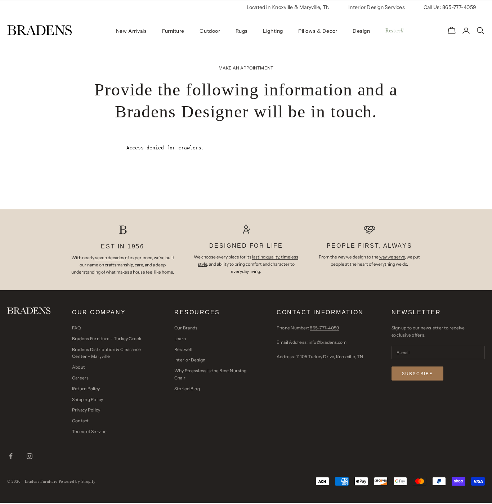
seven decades (109, 257)
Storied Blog (187, 388)
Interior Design (190, 360)
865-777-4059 (324, 327)
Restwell (183, 349)
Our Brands (185, 327)
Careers (80, 378)
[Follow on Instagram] (29, 456)
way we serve (392, 257)
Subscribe (417, 373)
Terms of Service (89, 431)
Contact (80, 420)
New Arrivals (131, 31)
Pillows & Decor (317, 31)
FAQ (76, 327)
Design (361, 31)
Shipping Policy (87, 399)
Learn (180, 338)
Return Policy (86, 388)
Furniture (173, 31)
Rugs (242, 31)
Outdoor (210, 31)
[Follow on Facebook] (10, 456)
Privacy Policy (86, 410)
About (78, 367)
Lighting (273, 31)
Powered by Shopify (77, 481)
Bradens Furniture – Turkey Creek (107, 338)
